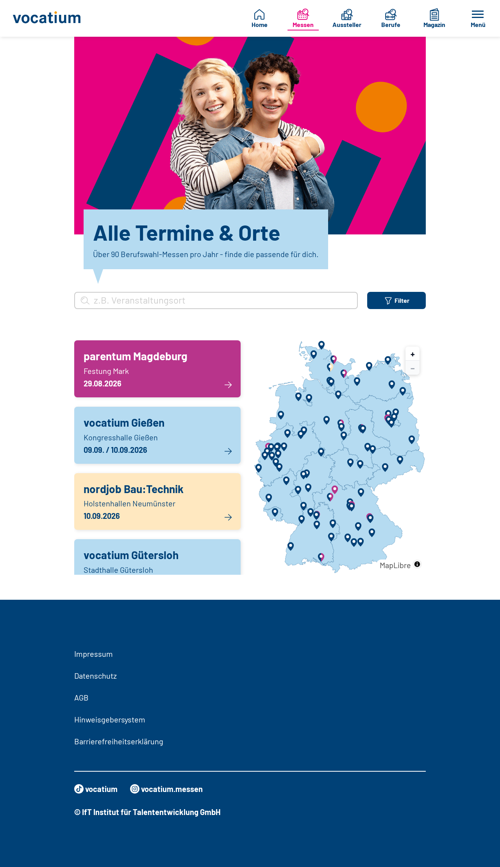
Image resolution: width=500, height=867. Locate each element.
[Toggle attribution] (417, 564)
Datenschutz (95, 675)
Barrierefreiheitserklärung (118, 741)
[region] (339, 457)
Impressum (93, 653)
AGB (81, 697)
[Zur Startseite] (47, 18)
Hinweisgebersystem (109, 719)
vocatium (101, 789)
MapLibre (395, 565)
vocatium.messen (172, 789)
